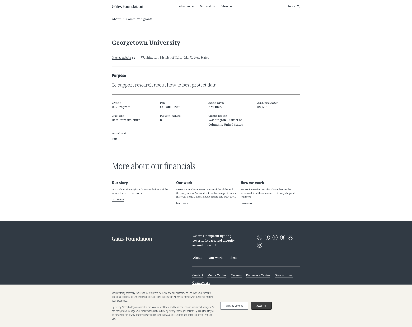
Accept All (262, 305)
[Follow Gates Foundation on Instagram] (283, 237)
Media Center (216, 275)
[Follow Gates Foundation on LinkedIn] (275, 237)
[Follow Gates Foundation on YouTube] (290, 237)
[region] (206, 306)
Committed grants (139, 19)
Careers (236, 275)
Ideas (233, 258)
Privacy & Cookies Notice (171, 315)
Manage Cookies (234, 305)
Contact (197, 275)
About (116, 19)
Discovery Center (258, 275)
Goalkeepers (201, 282)
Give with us (284, 275)
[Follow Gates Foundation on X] (259, 237)
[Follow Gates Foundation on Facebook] (267, 237)
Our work (216, 258)
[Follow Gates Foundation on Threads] (259, 245)
